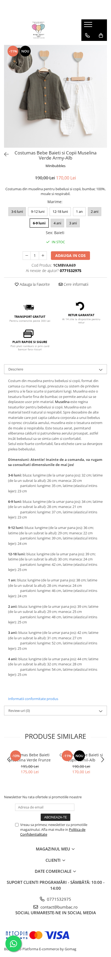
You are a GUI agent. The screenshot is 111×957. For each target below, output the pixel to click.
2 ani (94, 211)
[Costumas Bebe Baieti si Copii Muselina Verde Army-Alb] (55, 96)
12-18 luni (60, 211)
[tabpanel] (55, 96)
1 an (79, 211)
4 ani (57, 223)
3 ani (73, 223)
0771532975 (58, 899)
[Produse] (88, 26)
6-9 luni (39, 223)
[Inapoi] (4, 154)
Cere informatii (75, 284)
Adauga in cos (70, 255)
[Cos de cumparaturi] (101, 35)
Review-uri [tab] (19, 710)
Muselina (62, 401)
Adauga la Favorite (34, 284)
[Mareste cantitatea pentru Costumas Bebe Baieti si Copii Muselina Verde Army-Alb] (43, 255)
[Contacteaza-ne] (87, 35)
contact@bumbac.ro (58, 907)
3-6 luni (17, 211)
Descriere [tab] (15, 369)
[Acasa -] (38, 30)
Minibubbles (55, 165)
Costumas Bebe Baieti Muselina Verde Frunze (30, 757)
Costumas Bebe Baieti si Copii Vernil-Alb (81, 757)
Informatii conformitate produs (33, 698)
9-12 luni (37, 211)
